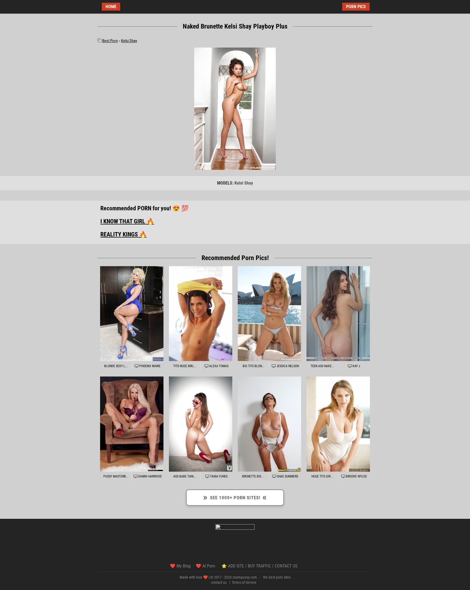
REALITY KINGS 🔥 (123, 234)
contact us (219, 582)
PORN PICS (356, 6)
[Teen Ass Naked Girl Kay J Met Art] (338, 313)
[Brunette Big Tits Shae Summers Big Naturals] (269, 424)
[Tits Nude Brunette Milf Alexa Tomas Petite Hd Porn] (200, 313)
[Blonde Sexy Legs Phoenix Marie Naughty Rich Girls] (131, 313)
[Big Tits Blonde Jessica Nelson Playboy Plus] (269, 313)
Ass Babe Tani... (184, 476)
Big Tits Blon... (253, 366)
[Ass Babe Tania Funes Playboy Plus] (200, 424)
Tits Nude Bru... (184, 366)
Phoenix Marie (149, 366)
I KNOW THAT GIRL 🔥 (127, 221)
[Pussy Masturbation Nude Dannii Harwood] (131, 424)
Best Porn (110, 40)
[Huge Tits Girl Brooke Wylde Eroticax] (338, 424)
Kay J (356, 366)
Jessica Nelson (287, 366)
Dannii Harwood (149, 476)
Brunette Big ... (253, 476)
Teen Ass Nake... (322, 366)
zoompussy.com (245, 577)
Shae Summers (287, 476)
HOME (111, 6)
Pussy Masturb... (115, 476)
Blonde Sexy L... (116, 366)
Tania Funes (218, 476)
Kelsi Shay (129, 40)
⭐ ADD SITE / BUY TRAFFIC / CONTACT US (259, 566)
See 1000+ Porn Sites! (235, 496)
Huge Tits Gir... (322, 476)
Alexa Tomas (218, 366)
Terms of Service (244, 582)
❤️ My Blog (180, 566)
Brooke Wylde (356, 476)
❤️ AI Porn (206, 566)
